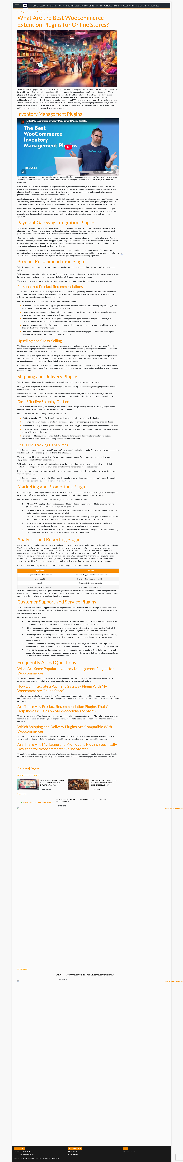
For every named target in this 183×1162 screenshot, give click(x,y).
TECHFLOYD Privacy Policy (23, 1155)
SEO (97, 6)
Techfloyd (21, 12)
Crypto (53, 6)
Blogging (44, 6)
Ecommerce (31, 12)
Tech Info (117, 6)
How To (61, 6)
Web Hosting (128, 6)
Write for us (153, 6)
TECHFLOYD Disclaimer (22, 1151)
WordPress (141, 6)
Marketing (89, 6)
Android (34, 6)
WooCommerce (43, 12)
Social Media (106, 6)
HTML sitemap (73, 1155)
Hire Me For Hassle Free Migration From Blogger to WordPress (36, 1158)
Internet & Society (74, 6)
